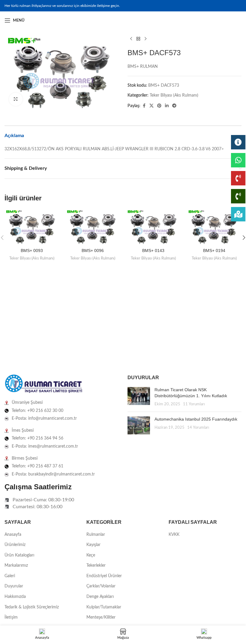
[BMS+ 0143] (153, 227)
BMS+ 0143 (153, 250)
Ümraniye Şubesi (27, 402)
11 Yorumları (194, 404)
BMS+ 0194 (214, 250)
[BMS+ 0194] (214, 227)
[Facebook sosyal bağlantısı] (223, 20)
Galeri (9, 576)
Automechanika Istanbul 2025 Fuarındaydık (195, 419)
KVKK (174, 534)
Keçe (90, 555)
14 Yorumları (198, 427)
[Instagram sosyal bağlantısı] (230, 20)
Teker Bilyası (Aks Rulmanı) (174, 95)
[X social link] (151, 106)
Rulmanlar (95, 534)
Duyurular (13, 586)
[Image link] (43, 384)
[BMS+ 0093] (31, 227)
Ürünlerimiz (15, 545)
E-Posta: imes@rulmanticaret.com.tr (45, 446)
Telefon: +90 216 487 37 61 (37, 466)
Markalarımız (16, 565)
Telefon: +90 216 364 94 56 (37, 438)
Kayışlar (93, 545)
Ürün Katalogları (19, 555)
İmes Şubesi (23, 430)
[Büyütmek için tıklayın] (15, 99)
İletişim (11, 617)
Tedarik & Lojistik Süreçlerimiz (31, 607)
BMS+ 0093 (32, 250)
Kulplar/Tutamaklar (103, 607)
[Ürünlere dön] (138, 39)
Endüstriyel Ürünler (104, 576)
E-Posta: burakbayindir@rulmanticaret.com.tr (53, 474)
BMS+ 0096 (93, 250)
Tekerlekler (96, 565)
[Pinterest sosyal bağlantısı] (159, 106)
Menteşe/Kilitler (101, 617)
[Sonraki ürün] (145, 39)
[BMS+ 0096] (92, 227)
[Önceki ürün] (131, 39)
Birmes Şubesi (25, 458)
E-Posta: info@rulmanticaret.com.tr (44, 418)
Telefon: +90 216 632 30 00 (37, 411)
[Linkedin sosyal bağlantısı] (238, 20)
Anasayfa (12, 534)
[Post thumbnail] (139, 397)
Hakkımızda (15, 597)
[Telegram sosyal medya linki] (174, 106)
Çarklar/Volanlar (101, 586)
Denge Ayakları (100, 597)
